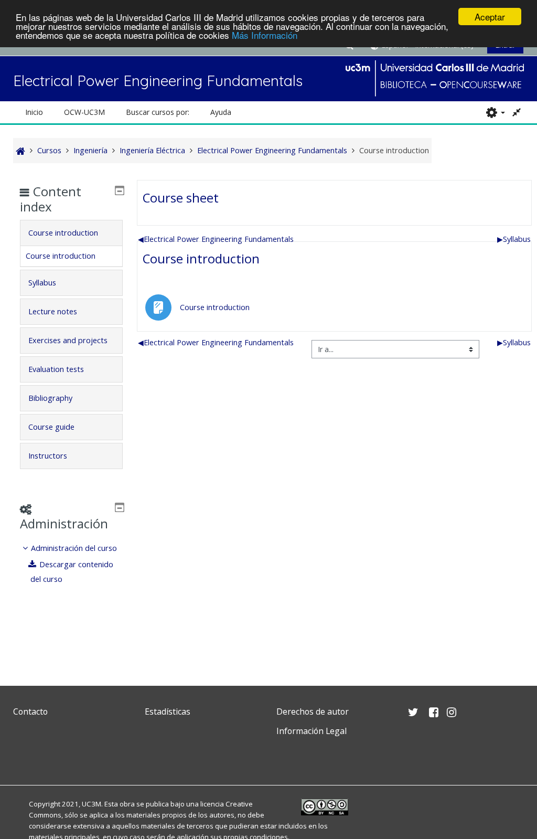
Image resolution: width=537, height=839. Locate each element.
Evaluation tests (56, 369)
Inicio (34, 112)
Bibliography (50, 398)
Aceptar (490, 16)
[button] (495, 112)
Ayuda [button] (220, 112)
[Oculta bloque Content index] (119, 190)
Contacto (30, 711)
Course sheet (181, 197)
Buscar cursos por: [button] (157, 112)
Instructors (47, 456)
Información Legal (311, 731)
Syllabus (514, 239)
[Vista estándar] (517, 112)
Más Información (264, 34)
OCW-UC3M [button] (84, 112)
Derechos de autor (312, 711)
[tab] (71, 233)
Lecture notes (52, 311)
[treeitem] (71, 564)
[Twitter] (23, 756)
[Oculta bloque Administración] (119, 507)
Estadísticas (167, 711)
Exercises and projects (68, 340)
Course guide (51, 427)
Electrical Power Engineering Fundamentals (216, 239)
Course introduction (201, 258)
